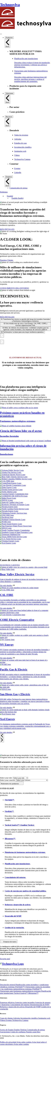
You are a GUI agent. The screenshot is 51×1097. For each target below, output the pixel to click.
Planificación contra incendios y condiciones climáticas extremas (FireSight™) (24, 986)
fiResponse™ (33, 993)
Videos (3, 1020)
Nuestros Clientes (6, 260)
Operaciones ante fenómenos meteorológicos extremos (20, 991)
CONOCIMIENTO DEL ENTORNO (14, 288)
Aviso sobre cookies (24, 1042)
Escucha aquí (5, 959)
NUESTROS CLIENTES (10, 565)
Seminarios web (44, 1018)
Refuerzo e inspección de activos (12, 1007)
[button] (9, 196)
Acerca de (4, 1030)
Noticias (23, 1030)
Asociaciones (5, 1032)
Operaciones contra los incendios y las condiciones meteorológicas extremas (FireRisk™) (25, 988)
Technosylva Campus (20, 1020)
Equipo (11, 1030)
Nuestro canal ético (33, 1032)
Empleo (17, 1030)
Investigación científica (29, 1018)
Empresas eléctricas (7, 1003)
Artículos (17, 1018)
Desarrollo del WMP (33, 1007)
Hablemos (4, 192)
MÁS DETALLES (7, 229)
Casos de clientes (6, 1018)
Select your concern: (7, 780)
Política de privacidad (8, 1042)
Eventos (9, 1020)
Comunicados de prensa (36, 1030)
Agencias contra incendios (25, 1003)
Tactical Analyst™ (21, 993)
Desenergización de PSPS (39, 1005)
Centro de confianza (18, 1032)
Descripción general (7, 985)
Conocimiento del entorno (20, 1005)
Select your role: (6, 778)
